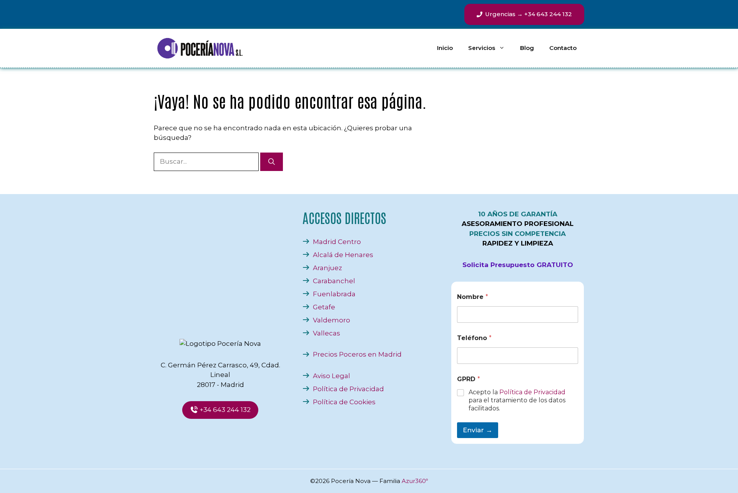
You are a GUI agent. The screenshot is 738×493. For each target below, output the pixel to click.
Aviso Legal (331, 376)
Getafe (324, 307)
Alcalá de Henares (343, 255)
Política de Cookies (344, 402)
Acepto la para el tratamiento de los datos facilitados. (517, 400)
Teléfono (474, 338)
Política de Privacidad (348, 389)
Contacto (563, 47)
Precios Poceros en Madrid (357, 354)
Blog (527, 47)
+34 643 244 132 (224, 409)
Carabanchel (334, 281)
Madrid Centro (337, 242)
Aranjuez (327, 268)
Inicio (445, 47)
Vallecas (326, 333)
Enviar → (477, 430)
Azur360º (415, 481)
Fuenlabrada (334, 294)
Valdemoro (331, 320)
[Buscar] (271, 162)
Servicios (481, 47)
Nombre (472, 296)
